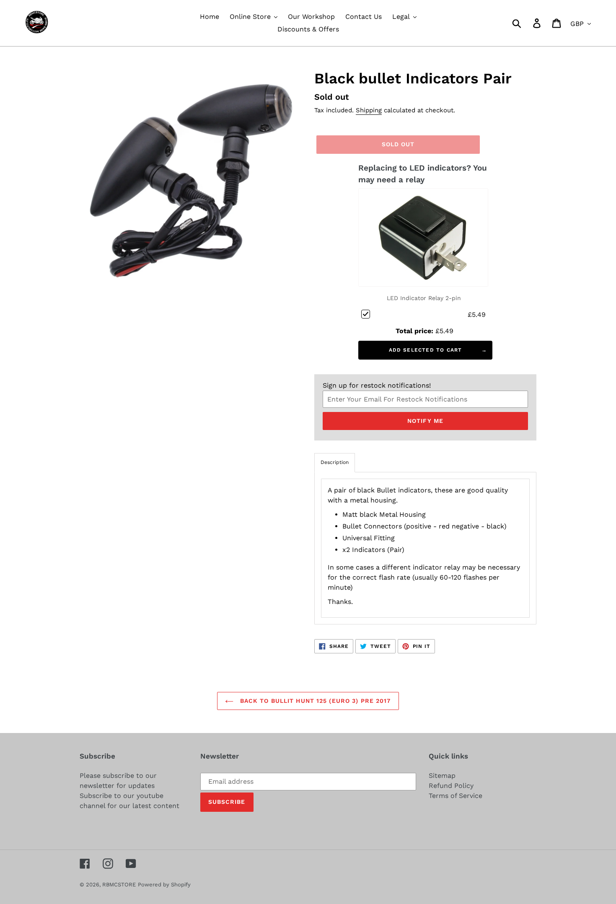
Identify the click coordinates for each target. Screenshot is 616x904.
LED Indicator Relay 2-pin (424, 298)
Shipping (369, 110)
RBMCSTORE (119, 884)
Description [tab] (335, 462)
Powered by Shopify (164, 884)
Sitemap (442, 776)
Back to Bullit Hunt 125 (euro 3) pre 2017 (314, 700)
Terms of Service (455, 796)
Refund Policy (451, 786)
